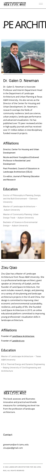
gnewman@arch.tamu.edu (16, 444)
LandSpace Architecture (23, 336)
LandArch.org (18, 341)
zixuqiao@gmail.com (13, 447)
